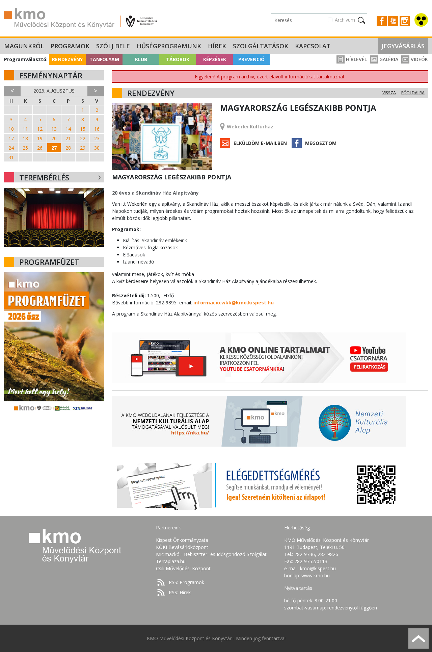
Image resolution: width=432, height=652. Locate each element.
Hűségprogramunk (169, 46)
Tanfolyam (104, 59)
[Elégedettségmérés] (259, 484)
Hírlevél (356, 59)
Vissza (389, 93)
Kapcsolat (312, 46)
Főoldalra (413, 93)
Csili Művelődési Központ (183, 568)
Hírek (217, 46)
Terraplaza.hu (171, 561)
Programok (70, 46)
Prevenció (251, 59)
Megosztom (320, 143)
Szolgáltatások (260, 46)
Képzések (214, 59)
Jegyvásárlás (403, 46)
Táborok (177, 59)
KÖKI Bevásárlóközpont (182, 547)
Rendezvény (67, 59)
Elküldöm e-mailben (260, 143)
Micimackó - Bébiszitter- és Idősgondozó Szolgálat (211, 554)
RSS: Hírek (180, 592)
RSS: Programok (186, 582)
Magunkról (24, 46)
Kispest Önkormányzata (182, 540)
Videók (418, 59)
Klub (141, 59)
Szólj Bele (113, 46)
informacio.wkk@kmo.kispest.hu (233, 302)
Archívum (345, 20)
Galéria (388, 59)
